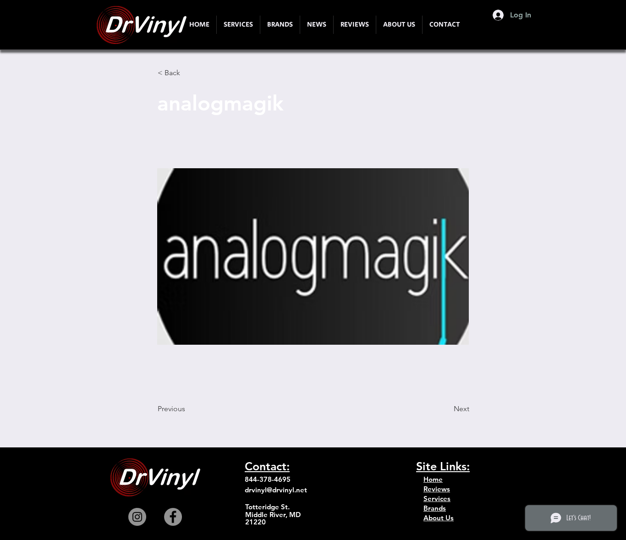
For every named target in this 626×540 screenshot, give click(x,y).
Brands (434, 508)
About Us (438, 517)
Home (433, 479)
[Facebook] (173, 517)
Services (436, 498)
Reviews (436, 489)
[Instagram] (137, 517)
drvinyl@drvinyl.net (276, 489)
